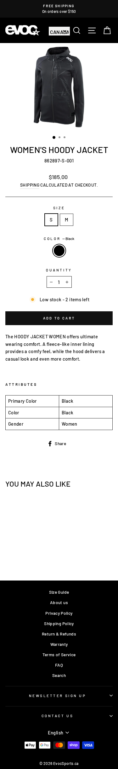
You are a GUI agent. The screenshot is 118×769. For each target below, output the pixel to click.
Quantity (59, 270)
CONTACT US (57, 715)
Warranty (59, 644)
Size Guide (59, 592)
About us (59, 602)
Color (59, 238)
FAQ (59, 665)
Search (59, 675)
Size (59, 207)
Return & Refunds (59, 633)
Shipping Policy (59, 623)
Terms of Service (59, 654)
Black (59, 250)
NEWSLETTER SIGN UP (57, 695)
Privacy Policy (58, 613)
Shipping (29, 185)
